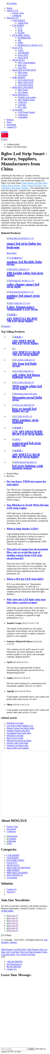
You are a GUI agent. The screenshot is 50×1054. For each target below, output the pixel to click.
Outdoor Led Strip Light (17, 745)
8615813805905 (14, 966)
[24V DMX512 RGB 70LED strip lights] (14, 348)
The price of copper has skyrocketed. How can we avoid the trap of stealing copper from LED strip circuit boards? (27, 554)
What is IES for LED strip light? (25, 578)
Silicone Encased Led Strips (19, 740)
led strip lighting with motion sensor (27, 467)
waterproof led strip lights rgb (26, 444)
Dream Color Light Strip (17, 743)
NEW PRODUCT (20, 95)
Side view (22, 65)
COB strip (22, 102)
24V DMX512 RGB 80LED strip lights (26, 456)
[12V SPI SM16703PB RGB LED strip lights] (17, 428)
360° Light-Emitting (26, 62)
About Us (11, 892)
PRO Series (23, 90)
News (9, 122)
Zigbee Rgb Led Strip (10, 185)
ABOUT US (12, 10)
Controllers (23, 117)
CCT (20, 28)
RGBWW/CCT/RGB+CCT (30, 45)
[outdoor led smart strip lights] (20, 292)
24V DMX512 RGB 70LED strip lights (26, 353)
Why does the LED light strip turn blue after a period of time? (26, 601)
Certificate (16, 15)
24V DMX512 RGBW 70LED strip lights (22, 320)
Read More (12, 253)
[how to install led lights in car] (23, 405)
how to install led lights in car (24, 410)
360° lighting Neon (26, 100)
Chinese (11, 137)
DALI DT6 (23, 55)
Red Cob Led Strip (15, 738)
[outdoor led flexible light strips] (14, 258)
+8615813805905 (14, 961)
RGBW (21, 33)
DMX (20, 43)
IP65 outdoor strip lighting (25, 421)
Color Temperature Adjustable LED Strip (22, 308)
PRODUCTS (13, 18)
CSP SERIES (18, 25)
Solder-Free (23, 23)
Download (11, 124)
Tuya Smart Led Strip (25, 954)
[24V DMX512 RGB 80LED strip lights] (17, 451)
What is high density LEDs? (23, 528)
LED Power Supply (26, 112)
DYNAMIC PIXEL (21, 35)
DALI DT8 (23, 57)
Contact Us (12, 127)
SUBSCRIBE (7, 911)
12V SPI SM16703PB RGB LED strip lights (27, 433)
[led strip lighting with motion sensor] (24, 462)
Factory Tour (18, 13)
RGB (20, 30)
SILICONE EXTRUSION (24, 70)
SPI (19, 40)
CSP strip (22, 105)
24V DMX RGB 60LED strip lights (25, 342)
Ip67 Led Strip (12, 952)
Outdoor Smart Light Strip (18, 730)
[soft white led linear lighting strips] (23, 371)
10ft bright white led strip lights (25, 274)
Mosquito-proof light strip (27, 399)
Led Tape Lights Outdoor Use (20, 725)
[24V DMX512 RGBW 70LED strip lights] (12, 315)
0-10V (20, 50)
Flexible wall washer (27, 97)
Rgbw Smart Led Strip (32, 185)
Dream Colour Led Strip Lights (20, 728)
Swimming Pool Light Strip (19, 733)
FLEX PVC (17, 48)
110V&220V (23, 53)
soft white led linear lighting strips (26, 376)
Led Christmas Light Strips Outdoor (23, 186)
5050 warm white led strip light (27, 387)
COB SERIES (18, 20)
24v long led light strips (24, 365)
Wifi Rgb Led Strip (15, 723)
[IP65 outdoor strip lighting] (22, 416)
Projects (10, 119)
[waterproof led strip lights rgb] (16, 439)
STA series (22, 75)
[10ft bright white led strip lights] (18, 269)
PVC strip (22, 107)
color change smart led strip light (23, 286)
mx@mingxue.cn (14, 964)
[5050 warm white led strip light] (23, 382)
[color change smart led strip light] (20, 281)
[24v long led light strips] (23, 360)
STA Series (23, 92)
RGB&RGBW (24, 38)
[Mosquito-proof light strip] (24, 394)
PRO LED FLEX (25, 82)
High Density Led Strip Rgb (34, 183)
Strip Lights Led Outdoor (18, 748)
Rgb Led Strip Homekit (30, 952)
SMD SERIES (18, 77)
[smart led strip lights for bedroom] (20, 238)
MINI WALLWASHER (22, 87)
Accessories (17, 110)
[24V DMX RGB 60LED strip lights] (17, 337)
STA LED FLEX (25, 85)
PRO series (23, 72)
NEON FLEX (18, 60)
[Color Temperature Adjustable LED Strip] (18, 303)
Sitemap (13, 942)
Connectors (23, 115)
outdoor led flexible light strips (24, 263)
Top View (22, 67)
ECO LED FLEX (26, 80)
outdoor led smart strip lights (23, 297)
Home (9, 8)
